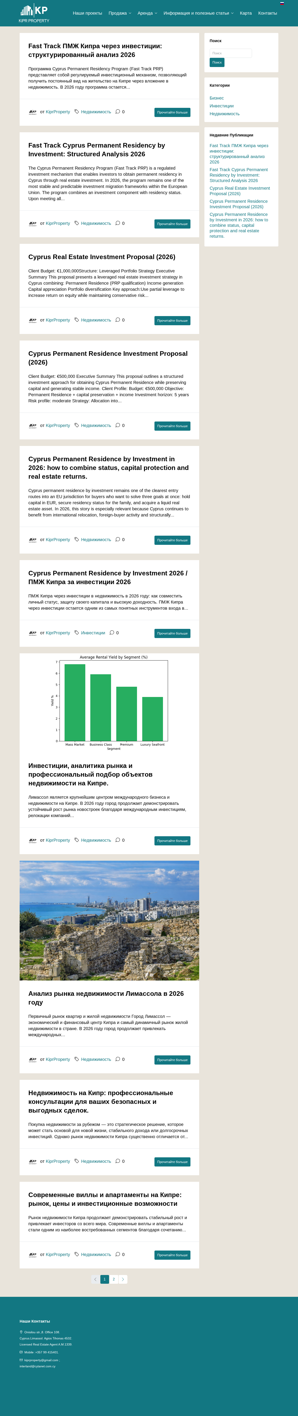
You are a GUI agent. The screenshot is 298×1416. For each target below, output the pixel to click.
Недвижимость (96, 111)
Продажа (118, 13)
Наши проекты (87, 13)
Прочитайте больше (172, 112)
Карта (246, 13)
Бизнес (217, 98)
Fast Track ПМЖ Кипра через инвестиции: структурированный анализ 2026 (239, 153)
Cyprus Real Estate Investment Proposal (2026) (101, 256)
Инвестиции (93, 632)
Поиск (217, 62)
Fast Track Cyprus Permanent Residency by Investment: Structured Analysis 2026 (239, 175)
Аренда (145, 13)
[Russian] (282, 3)
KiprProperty (58, 111)
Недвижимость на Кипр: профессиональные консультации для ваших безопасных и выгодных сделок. (100, 1101)
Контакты (267, 13)
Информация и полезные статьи (196, 13)
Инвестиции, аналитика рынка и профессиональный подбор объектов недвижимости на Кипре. (90, 774)
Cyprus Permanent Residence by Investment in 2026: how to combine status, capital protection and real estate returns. (108, 467)
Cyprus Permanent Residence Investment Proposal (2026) (239, 204)
